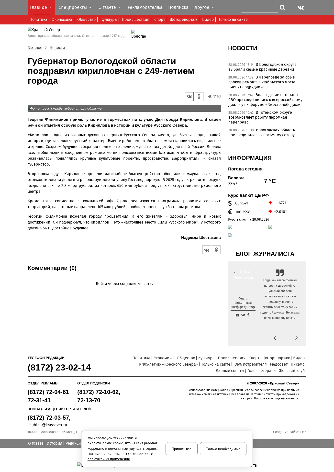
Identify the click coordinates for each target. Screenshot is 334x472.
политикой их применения (109, 459)
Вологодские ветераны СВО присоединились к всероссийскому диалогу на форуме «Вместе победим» (265, 99)
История (54, 443)
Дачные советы (230, 370)
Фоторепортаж (183, 19)
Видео (208, 19)
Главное (35, 47)
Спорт (159, 19)
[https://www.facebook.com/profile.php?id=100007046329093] (248, 315)
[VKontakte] (123, 290)
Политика (38, 19)
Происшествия (135, 19)
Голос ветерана (261, 370)
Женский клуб (292, 370)
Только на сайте (233, 19)
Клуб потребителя (250, 364)
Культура (108, 19)
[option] (267, 68)
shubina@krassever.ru (47, 425)
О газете (36, 443)
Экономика (62, 19)
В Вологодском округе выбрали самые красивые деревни (262, 67)
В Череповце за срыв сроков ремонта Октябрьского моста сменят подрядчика (261, 82)
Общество (86, 19)
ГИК (303, 432)
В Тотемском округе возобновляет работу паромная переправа (260, 117)
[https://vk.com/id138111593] (243, 315)
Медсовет (279, 364)
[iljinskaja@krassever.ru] (237, 315)
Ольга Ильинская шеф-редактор (243, 303)
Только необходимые (223, 449)
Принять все (181, 449)
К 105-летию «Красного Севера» (168, 364)
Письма (298, 364)
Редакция (74, 443)
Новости (57, 47)
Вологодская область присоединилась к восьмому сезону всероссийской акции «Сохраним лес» (264, 135)
